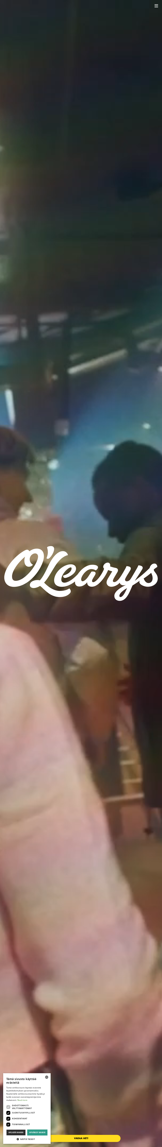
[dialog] (27, 1108)
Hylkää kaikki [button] (16, 1132)
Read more (22, 1100)
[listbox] (46, 1077)
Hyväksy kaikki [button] (37, 1132)
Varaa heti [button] (81, 1138)
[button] (156, 6)
